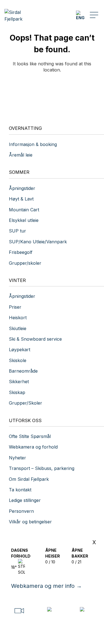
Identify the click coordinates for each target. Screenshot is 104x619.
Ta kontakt (21, 489)
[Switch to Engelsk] (80, 16)
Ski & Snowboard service (35, 339)
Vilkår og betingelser (30, 521)
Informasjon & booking (33, 144)
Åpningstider (22, 188)
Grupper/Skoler (25, 403)
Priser (15, 307)
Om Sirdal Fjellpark (29, 479)
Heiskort (18, 317)
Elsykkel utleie (24, 220)
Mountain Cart (24, 209)
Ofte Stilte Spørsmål (30, 436)
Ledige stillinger (25, 500)
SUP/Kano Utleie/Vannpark (38, 241)
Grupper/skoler (25, 263)
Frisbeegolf (20, 252)
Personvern (21, 511)
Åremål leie (20, 155)
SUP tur (17, 231)
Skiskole (17, 360)
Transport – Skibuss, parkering (41, 468)
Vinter (17, 280)
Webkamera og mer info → (46, 586)
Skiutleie (17, 328)
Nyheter (17, 457)
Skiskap (17, 392)
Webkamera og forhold (33, 447)
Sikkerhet (19, 381)
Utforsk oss (25, 420)
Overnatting (25, 128)
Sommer (19, 172)
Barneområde (23, 371)
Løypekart (19, 349)
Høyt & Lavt (21, 199)
